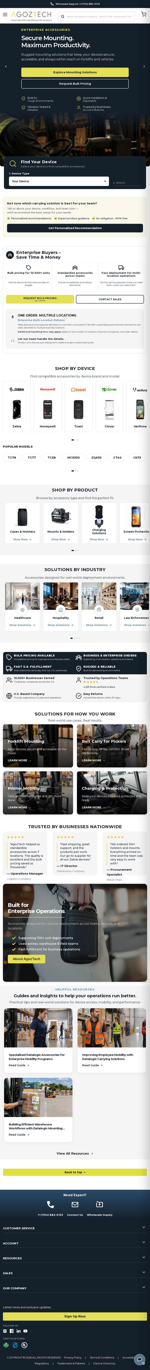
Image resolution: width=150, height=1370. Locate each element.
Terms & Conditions (102, 1357)
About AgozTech (26, 959)
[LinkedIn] (19, 1331)
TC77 (32, 457)
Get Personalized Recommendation (75, 228)
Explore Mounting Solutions (75, 72)
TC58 (52, 457)
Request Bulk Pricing (75, 83)
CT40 (117, 457)
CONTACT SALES (110, 299)
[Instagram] (5, 1331)
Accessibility (130, 1357)
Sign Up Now (75, 1316)
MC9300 (73, 457)
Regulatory (42, 1363)
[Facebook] (12, 1331)
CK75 (137, 457)
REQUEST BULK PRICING (40, 299)
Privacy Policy (72, 1357)
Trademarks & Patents (71, 1363)
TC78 (12, 457)
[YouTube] (25, 1331)
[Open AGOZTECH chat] (139, 1359)
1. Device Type (19, 173)
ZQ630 (96, 457)
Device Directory (104, 1363)
